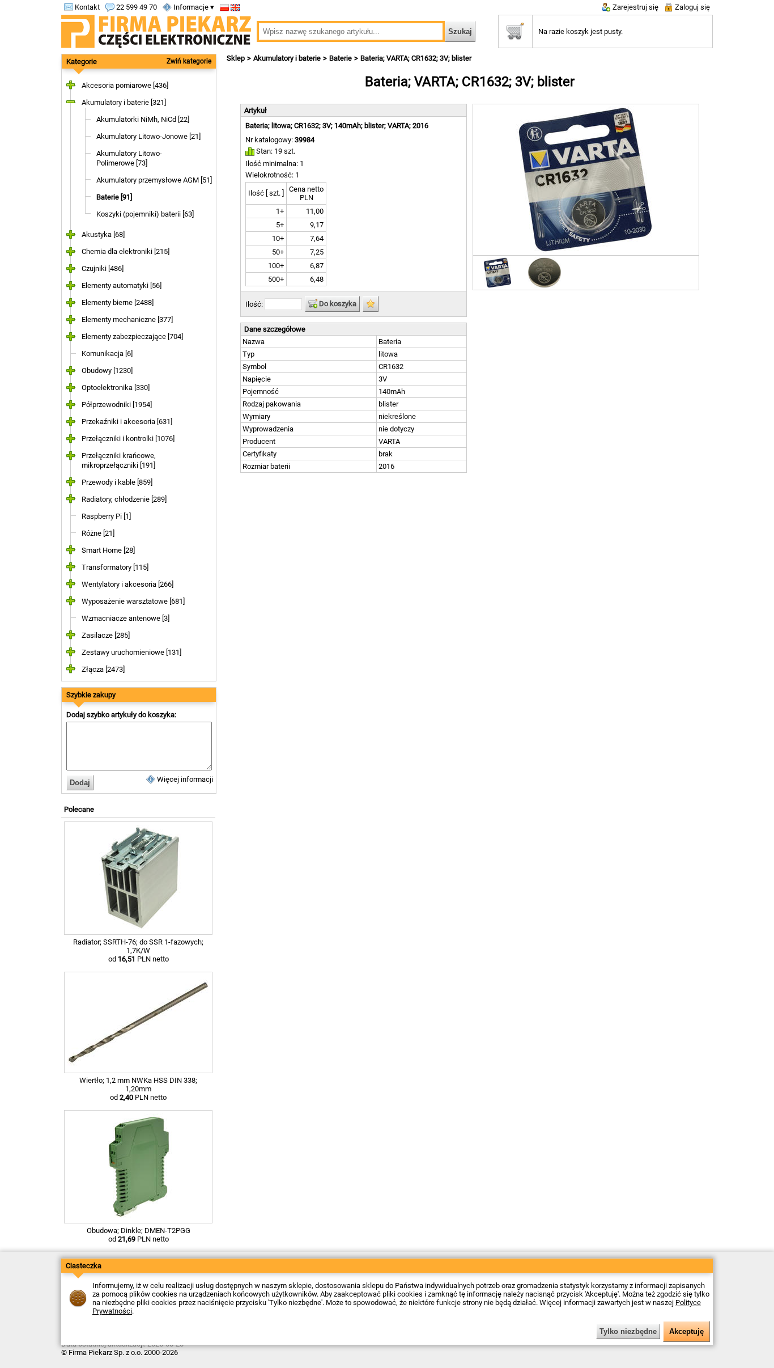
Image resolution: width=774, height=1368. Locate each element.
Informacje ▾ (193, 7)
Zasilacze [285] (106, 635)
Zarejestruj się (634, 7)
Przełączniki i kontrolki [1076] (128, 438)
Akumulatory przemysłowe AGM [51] (154, 180)
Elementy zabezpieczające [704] (132, 336)
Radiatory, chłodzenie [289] (124, 499)
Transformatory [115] (115, 567)
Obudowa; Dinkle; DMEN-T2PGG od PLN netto (138, 1234)
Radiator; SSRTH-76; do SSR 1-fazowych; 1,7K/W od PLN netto (138, 950)
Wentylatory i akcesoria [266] (127, 584)
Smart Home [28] (108, 550)
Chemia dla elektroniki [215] (125, 251)
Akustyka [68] (103, 234)
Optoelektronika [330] (116, 387)
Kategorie (81, 61)
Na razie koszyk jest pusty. (580, 31)
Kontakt (86, 7)
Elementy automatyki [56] (121, 285)
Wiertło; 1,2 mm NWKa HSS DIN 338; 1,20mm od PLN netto (138, 1089)
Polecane (79, 809)
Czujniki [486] (103, 268)
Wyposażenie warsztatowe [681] (133, 601)
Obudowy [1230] (107, 370)
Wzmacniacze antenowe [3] (125, 618)
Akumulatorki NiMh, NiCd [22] (142, 119)
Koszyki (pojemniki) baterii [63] (145, 214)
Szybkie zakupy (91, 695)
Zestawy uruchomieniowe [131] (131, 652)
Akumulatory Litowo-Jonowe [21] (148, 136)
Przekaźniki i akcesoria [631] (127, 421)
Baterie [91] (114, 197)
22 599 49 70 (135, 7)
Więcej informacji (184, 779)
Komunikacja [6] (107, 353)
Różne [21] (98, 533)
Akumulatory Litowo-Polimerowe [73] (129, 158)
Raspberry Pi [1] (106, 516)
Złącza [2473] (103, 669)
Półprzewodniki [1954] (117, 404)
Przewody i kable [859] (117, 482)
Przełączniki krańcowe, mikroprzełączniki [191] (119, 460)
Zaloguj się (691, 7)
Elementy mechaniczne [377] (127, 319)
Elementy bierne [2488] (118, 302)
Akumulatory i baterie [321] (124, 102)
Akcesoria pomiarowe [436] (125, 85)
